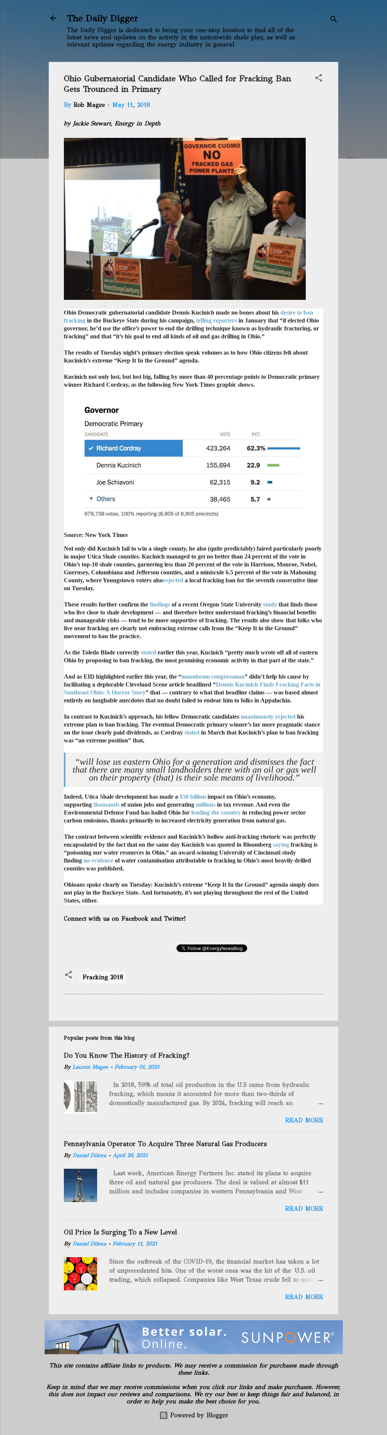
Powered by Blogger (198, 1415)
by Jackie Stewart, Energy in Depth (112, 123)
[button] (318, 79)
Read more (304, 1120)
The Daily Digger (102, 18)
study (270, 604)
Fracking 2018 (102, 977)
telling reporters (216, 320)
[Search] (333, 20)
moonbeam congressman (213, 676)
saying (281, 844)
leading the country (216, 812)
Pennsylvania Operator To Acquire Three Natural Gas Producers (165, 1144)
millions (205, 804)
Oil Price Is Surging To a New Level (120, 1232)
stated (148, 652)
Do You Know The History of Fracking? (126, 1055)
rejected (173, 580)
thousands (106, 804)
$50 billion (193, 796)
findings (160, 604)
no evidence (98, 860)
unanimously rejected (268, 716)
